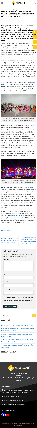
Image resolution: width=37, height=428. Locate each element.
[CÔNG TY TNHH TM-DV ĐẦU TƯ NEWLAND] (18, 3)
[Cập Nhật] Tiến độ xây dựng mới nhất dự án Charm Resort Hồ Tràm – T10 (17, 341)
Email (5, 282)
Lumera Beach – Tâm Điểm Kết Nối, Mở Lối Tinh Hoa (17, 325)
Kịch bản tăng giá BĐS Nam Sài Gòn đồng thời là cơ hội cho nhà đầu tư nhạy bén (9, 241)
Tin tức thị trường (20, 9)
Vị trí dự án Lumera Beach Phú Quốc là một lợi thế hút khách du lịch (17, 346)
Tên (5, 274)
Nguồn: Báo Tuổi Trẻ (7, 230)
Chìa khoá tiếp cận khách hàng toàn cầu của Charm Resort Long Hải (16, 335)
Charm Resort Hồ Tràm (18, 215)
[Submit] (34, 315)
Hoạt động (4, 9)
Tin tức (11, 9)
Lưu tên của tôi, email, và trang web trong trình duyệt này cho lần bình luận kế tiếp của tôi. (18, 300)
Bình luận (6, 259)
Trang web (6, 290)
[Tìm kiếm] (35, 3)
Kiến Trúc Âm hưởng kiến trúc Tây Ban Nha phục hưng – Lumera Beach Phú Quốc (18, 330)
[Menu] (2, 3)
